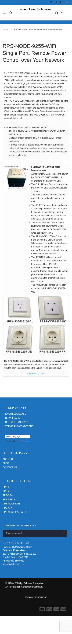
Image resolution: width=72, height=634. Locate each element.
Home (5, 29)
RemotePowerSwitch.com (35, 9)
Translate (27, 441)
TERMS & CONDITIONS (36, 597)
